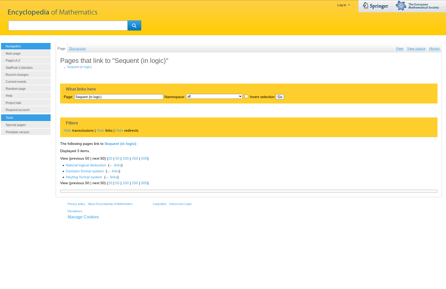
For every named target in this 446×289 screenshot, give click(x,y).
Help (9, 96)
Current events (16, 82)
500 (144, 158)
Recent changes (17, 75)
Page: (68, 97)
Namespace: (174, 97)
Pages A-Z (13, 60)
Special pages (16, 125)
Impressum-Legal (180, 203)
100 (126, 158)
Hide (67, 130)
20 (110, 158)
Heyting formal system (84, 177)
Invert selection (262, 97)
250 (135, 158)
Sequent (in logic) (79, 67)
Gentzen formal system (85, 171)
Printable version (17, 132)
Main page (13, 53)
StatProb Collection (19, 68)
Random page (16, 89)
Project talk (13, 103)
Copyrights (159, 203)
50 (117, 158)
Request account (17, 110)
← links (115, 165)
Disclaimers (75, 211)
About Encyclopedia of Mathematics (110, 203)
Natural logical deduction (86, 165)
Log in (341, 5)
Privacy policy (76, 203)
